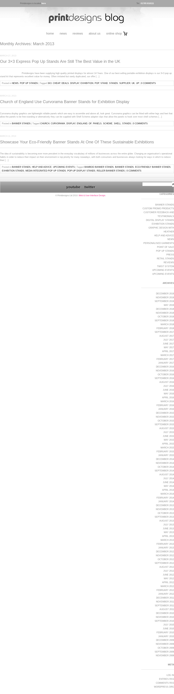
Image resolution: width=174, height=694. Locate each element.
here (43, 3)
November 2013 (165, 509)
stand (104, 83)
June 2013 (168, 528)
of (90, 123)
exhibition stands (13, 170)
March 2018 (167, 324)
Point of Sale (165, 247)
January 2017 (166, 363)
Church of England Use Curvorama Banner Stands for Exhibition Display (64, 101)
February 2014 (165, 497)
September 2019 (164, 301)
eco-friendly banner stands (153, 167)
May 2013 (169, 532)
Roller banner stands (111, 170)
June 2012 (168, 574)
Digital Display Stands (160, 220)
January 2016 (166, 409)
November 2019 (165, 297)
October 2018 (166, 316)
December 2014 (165, 459)
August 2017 (166, 336)
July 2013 (168, 524)
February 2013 (165, 544)
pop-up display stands (81, 170)
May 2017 (169, 347)
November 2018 (165, 313)
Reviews (78, 33)
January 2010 (166, 636)
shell (117, 123)
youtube (73, 187)
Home (50, 33)
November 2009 (165, 644)
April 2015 (168, 443)
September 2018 (164, 320)
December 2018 (165, 309)
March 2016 (167, 401)
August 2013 (166, 520)
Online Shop (114, 33)
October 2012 (166, 559)
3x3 (49, 83)
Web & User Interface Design (92, 195)
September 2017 (164, 332)
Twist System (165, 266)
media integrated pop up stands (45, 170)
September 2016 (164, 378)
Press (170, 254)
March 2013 (167, 540)
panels (97, 123)
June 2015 (168, 436)
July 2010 (168, 624)
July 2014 (168, 478)
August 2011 (167, 609)
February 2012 (165, 590)
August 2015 (166, 428)
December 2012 (165, 551)
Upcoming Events (64, 167)
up (137, 83)
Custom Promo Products (158, 208)
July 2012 (168, 571)
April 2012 (168, 582)
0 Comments (148, 83)
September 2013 (164, 517)
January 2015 (166, 455)
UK (133, 83)
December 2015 (165, 413)
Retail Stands (165, 258)
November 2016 (165, 370)
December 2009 (165, 640)
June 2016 (168, 390)
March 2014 (167, 494)
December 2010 (165, 613)
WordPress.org (164, 687)
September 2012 (164, 563)
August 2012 (166, 567)
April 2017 (168, 351)
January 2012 (166, 594)
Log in (170, 675)
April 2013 (168, 536)
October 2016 (166, 374)
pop (97, 83)
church (44, 123)
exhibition (87, 83)
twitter (89, 187)
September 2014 (164, 470)
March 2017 (167, 355)
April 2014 (168, 490)
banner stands (124, 167)
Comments (165, 683)
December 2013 (165, 505)
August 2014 (166, 474)
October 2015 (166, 420)
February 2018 (165, 328)
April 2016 (168, 397)
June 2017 (168, 343)
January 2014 (166, 501)
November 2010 (165, 617)
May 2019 (169, 305)
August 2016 (166, 382)
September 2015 (164, 424)
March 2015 (167, 447)
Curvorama (58, 123)
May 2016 (169, 393)
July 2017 (168, 340)
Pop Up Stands (29, 83)
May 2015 (169, 440)
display (74, 83)
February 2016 (165, 405)
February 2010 (165, 632)
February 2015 (165, 451)
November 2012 (165, 555)
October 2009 (166, 648)
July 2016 (168, 386)
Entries (166, 679)
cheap (56, 83)
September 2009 (164, 651)
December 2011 (165, 598)
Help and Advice (42, 167)
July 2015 (168, 432)
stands (113, 83)
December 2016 (165, 366)
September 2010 (164, 621)
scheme (107, 123)
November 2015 (165, 417)
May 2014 (169, 486)
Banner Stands (21, 123)
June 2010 (168, 628)
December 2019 (165, 293)
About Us (94, 33)
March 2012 (167, 586)
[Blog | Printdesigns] (86, 28)
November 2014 (165, 463)
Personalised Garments (158, 243)
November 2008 (165, 655)
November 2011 (165, 601)
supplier (124, 83)
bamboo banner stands (99, 167)
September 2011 (164, 605)
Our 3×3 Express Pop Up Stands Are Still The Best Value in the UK (60, 61)
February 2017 (165, 359)
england (82, 123)
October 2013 (166, 513)
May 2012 (169, 578)
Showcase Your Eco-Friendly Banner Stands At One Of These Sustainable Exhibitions (77, 142)
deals (65, 83)
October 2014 (166, 467)
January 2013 (166, 547)
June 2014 (168, 482)
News (63, 33)
